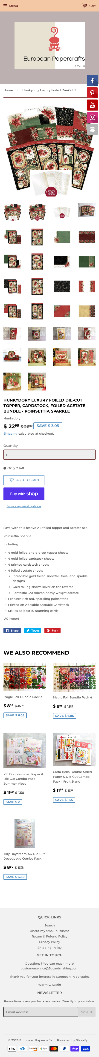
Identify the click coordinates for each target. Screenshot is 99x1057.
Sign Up (87, 1012)
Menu (13, 6)
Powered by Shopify (72, 1040)
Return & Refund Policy (49, 936)
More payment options (24, 506)
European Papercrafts (35, 1040)
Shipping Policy (49, 947)
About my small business (49, 931)
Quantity (10, 446)
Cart (92, 6)
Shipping (10, 433)
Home (8, 90)
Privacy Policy (49, 942)
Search (49, 925)
